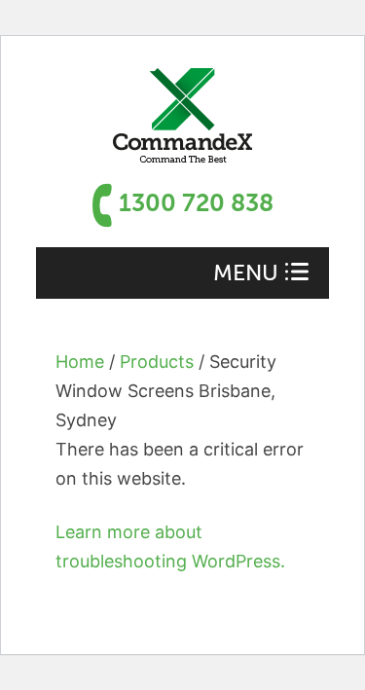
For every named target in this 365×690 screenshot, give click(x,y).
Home (79, 361)
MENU (245, 272)
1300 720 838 (196, 203)
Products (157, 361)
